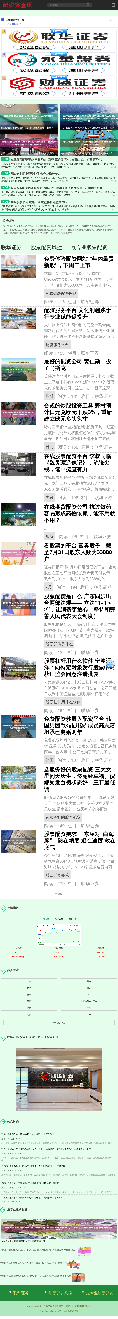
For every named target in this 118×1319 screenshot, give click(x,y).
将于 (29, 994)
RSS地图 (78, 1305)
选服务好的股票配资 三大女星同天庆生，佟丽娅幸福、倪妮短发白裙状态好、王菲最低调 (79, 779)
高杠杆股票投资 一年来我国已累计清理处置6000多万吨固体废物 (89, 153)
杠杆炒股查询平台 (89, 1001)
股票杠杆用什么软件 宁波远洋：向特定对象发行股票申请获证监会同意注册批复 (79, 667)
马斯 (49, 396)
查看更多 (59, 893)
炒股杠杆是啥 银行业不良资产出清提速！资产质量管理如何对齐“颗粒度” (29, 153)
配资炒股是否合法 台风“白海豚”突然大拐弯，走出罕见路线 (29, 127)
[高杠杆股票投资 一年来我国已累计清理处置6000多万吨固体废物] (89, 142)
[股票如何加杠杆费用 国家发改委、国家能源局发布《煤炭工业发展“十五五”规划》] (84, 1251)
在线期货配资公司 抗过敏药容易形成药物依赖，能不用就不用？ (79, 513)
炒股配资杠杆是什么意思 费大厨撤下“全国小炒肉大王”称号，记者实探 (33, 1262)
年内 (89, 981)
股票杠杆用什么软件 (63, 702)
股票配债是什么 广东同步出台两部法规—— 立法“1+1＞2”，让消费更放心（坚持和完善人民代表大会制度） (79, 606)
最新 (89, 1007)
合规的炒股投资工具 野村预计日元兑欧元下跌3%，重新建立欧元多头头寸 (78, 411)
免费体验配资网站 (61, 293)
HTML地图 (87, 1305)
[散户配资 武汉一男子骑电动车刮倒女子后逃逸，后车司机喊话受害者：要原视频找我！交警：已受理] (89, 116)
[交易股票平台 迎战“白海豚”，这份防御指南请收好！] (59, 1228)
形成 (49, 536)
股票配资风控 (60, 1293)
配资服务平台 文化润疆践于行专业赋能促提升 (77, 313)
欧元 (89, 987)
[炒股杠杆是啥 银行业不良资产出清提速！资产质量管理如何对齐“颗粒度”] (29, 142)
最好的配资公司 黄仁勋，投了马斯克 (77, 364)
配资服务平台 (57, 344)
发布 (29, 1007)
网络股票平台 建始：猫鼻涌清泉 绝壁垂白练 (39, 202)
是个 (29, 987)
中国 (29, 981)
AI (89, 994)
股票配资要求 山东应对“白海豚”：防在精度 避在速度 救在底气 (80, 840)
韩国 (49, 759)
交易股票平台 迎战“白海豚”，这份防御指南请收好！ (24, 1240)
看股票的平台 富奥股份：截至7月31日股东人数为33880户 (78, 551)
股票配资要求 (57, 875)
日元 (49, 446)
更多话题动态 (59, 1022)
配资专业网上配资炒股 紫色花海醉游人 (36, 173)
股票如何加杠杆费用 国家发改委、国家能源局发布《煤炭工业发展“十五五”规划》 (39, 1249)
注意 (29, 1014)
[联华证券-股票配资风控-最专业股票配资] (18, 4)
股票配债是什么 (59, 644)
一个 (89, 1014)
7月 (49, 586)
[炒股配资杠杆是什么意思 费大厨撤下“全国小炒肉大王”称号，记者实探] (73, 1264)
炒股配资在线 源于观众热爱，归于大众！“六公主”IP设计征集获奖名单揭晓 (35, 1275)
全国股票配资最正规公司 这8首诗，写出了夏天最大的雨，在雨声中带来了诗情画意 (64, 188)
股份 (29, 1001)
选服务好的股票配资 (63, 817)
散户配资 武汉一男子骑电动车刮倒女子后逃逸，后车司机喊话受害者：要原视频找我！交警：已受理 (89, 127)
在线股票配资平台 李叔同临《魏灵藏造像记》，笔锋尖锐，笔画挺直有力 (57, 159)
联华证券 (21, 1293)
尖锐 (49, 497)
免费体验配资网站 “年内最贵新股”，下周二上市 (79, 261)
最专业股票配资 (99, 1293)
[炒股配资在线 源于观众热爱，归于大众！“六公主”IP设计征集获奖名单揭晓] (78, 1277)
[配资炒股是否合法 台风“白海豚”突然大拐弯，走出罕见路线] (29, 116)
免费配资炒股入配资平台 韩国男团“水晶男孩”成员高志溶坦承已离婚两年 (79, 725)
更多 (112, 19)
